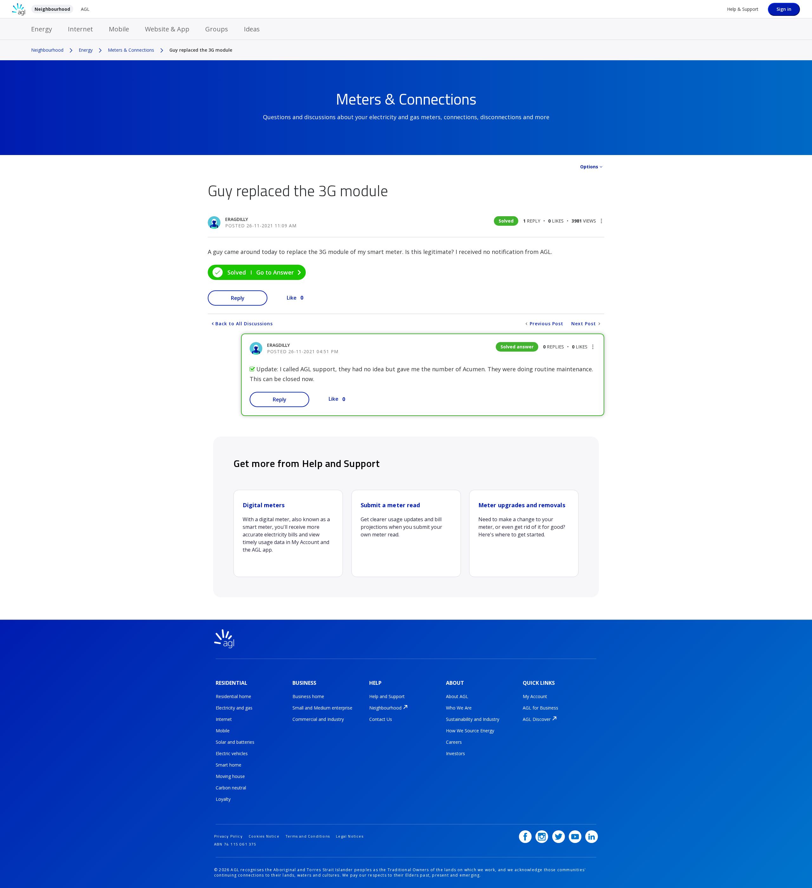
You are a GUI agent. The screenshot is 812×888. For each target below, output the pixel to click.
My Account (535, 696)
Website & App (167, 29)
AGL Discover (537, 719)
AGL (85, 9)
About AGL (457, 696)
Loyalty (223, 799)
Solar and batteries (235, 742)
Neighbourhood (52, 9)
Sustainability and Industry (472, 719)
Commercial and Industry (318, 719)
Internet (80, 29)
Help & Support (742, 9)
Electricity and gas (234, 708)
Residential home (233, 696)
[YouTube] (575, 836)
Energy (41, 29)
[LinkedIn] (591, 836)
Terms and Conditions (307, 836)
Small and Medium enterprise (322, 708)
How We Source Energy (470, 731)
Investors (455, 753)
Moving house (230, 776)
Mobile (119, 29)
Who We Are (459, 708)
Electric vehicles (232, 753)
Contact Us (380, 719)
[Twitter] (558, 836)
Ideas (252, 29)
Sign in (783, 9)
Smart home (228, 765)
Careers (454, 742)
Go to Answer (275, 272)
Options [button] (589, 167)
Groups (216, 29)
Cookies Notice (264, 836)
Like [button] (292, 297)
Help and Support (387, 696)
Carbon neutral (231, 788)
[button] (601, 221)
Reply (238, 298)
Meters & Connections (131, 50)
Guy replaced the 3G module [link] (200, 50)
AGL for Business (540, 708)
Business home (308, 696)
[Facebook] (525, 836)
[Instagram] (541, 836)
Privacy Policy (228, 836)
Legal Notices (349, 836)
